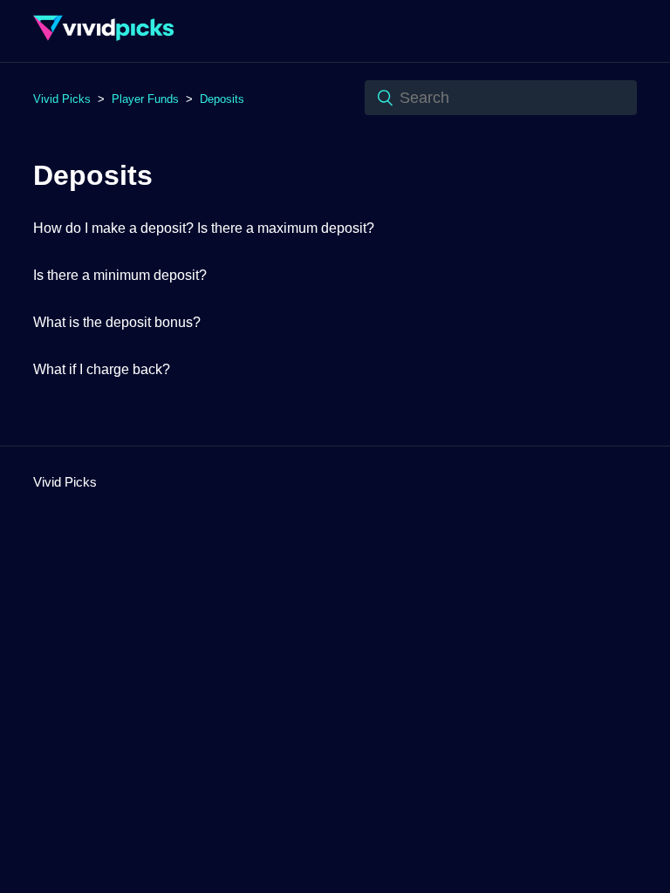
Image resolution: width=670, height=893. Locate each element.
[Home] (103, 39)
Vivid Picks (62, 99)
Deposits (222, 99)
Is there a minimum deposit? (120, 275)
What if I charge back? (101, 369)
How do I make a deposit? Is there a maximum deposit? (203, 228)
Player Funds (145, 99)
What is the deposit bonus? (117, 322)
